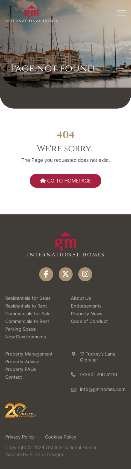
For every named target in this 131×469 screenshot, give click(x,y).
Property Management (28, 354)
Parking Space (20, 329)
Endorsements (86, 306)
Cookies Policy (60, 437)
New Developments (25, 336)
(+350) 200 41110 (98, 374)
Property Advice (22, 361)
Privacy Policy (20, 437)
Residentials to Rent (26, 306)
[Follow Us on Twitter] (66, 274)
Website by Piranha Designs (34, 454)
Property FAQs (20, 369)
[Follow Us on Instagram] (85, 274)
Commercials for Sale (27, 313)
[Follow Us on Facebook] (46, 274)
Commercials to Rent (27, 321)
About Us (81, 298)
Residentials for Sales (28, 298)
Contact (13, 377)
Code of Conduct (89, 321)
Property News (86, 313)
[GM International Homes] (31, 13)
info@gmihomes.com (102, 389)
